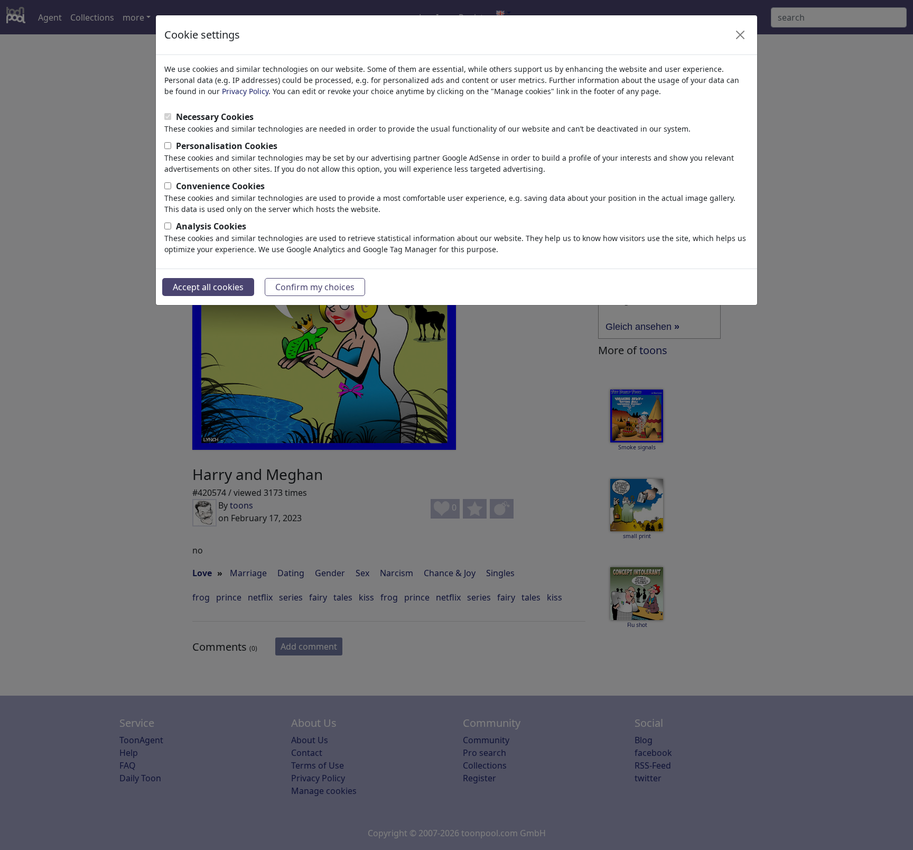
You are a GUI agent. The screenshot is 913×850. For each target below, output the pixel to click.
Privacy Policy (245, 91)
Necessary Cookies (215, 117)
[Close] (740, 34)
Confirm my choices (315, 287)
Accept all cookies (208, 287)
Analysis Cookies (211, 226)
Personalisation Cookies (226, 146)
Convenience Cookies (220, 186)
